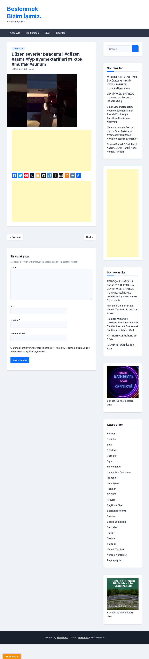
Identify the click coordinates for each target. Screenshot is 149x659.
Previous (15, 237)
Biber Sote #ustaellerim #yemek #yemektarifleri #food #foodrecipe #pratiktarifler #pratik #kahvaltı (120, 114)
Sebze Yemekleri (116, 521)
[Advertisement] (51, 150)
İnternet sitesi (17, 333)
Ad (12, 306)
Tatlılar (110, 532)
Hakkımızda (32, 32)
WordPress (62, 637)
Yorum (14, 267)
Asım (109, 348)
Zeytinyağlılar (114, 560)
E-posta (15, 320)
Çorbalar (112, 455)
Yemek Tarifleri (115, 549)
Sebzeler (112, 527)
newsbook (83, 637)
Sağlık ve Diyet (115, 505)
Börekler (112, 450)
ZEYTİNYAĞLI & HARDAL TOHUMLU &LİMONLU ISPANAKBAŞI (120, 97)
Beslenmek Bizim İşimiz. (24, 12)
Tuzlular (111, 538)
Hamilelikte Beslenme (119, 472)
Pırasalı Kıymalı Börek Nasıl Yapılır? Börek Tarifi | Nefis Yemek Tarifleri (122, 148)
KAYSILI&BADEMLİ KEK (120, 335)
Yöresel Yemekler (117, 554)
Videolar (18, 49)
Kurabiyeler (113, 483)
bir (33, 69)
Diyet (47, 32)
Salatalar (111, 516)
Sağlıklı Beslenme (116, 510)
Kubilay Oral (127, 330)
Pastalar (111, 488)
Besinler (60, 32)
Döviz (110, 339)
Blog (109, 444)
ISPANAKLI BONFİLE (118, 344)
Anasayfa (15, 32)
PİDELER (111, 494)
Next (90, 237)
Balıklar (111, 433)
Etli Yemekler (114, 466)
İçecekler (112, 477)
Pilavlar (111, 499)
